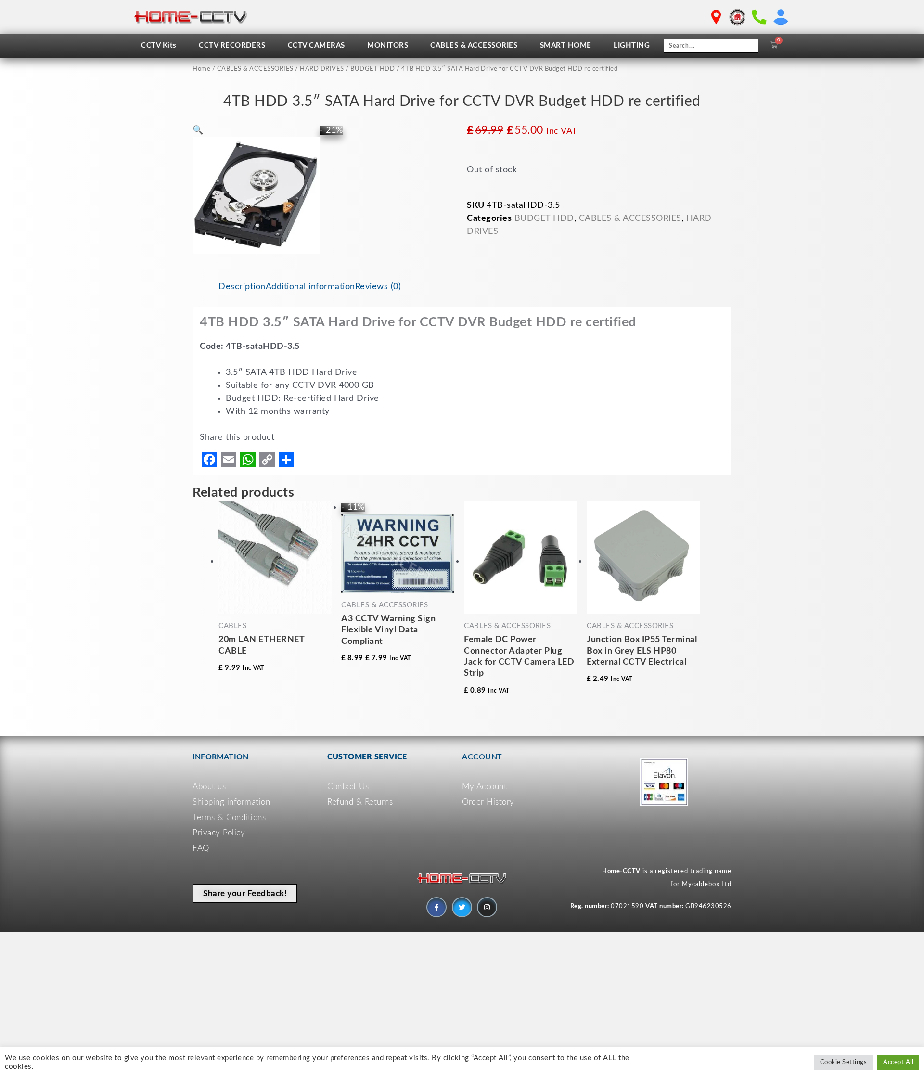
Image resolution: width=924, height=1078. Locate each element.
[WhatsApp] (247, 459)
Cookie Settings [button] (843, 1062)
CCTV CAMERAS (316, 45)
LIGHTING (632, 45)
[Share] (286, 459)
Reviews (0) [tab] (378, 286)
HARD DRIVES (322, 69)
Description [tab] (242, 286)
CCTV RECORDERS (232, 45)
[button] (198, 130)
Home (201, 69)
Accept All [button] (898, 1062)
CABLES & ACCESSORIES (473, 45)
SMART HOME (565, 45)
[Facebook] (209, 459)
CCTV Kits (159, 45)
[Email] (228, 459)
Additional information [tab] (310, 286)
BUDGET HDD (372, 69)
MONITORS (387, 45)
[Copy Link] (267, 459)
